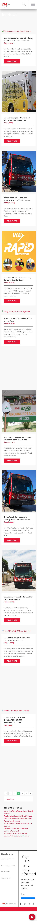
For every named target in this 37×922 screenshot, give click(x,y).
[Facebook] (21, 904)
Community (5, 872)
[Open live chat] (32, 917)
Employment (5, 878)
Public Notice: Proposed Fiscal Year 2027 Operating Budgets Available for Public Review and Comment (18, 818)
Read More (12, 61)
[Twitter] (25, 904)
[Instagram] (29, 904)
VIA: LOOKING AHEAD (8, 865)
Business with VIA (8, 859)
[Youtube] (33, 904)
